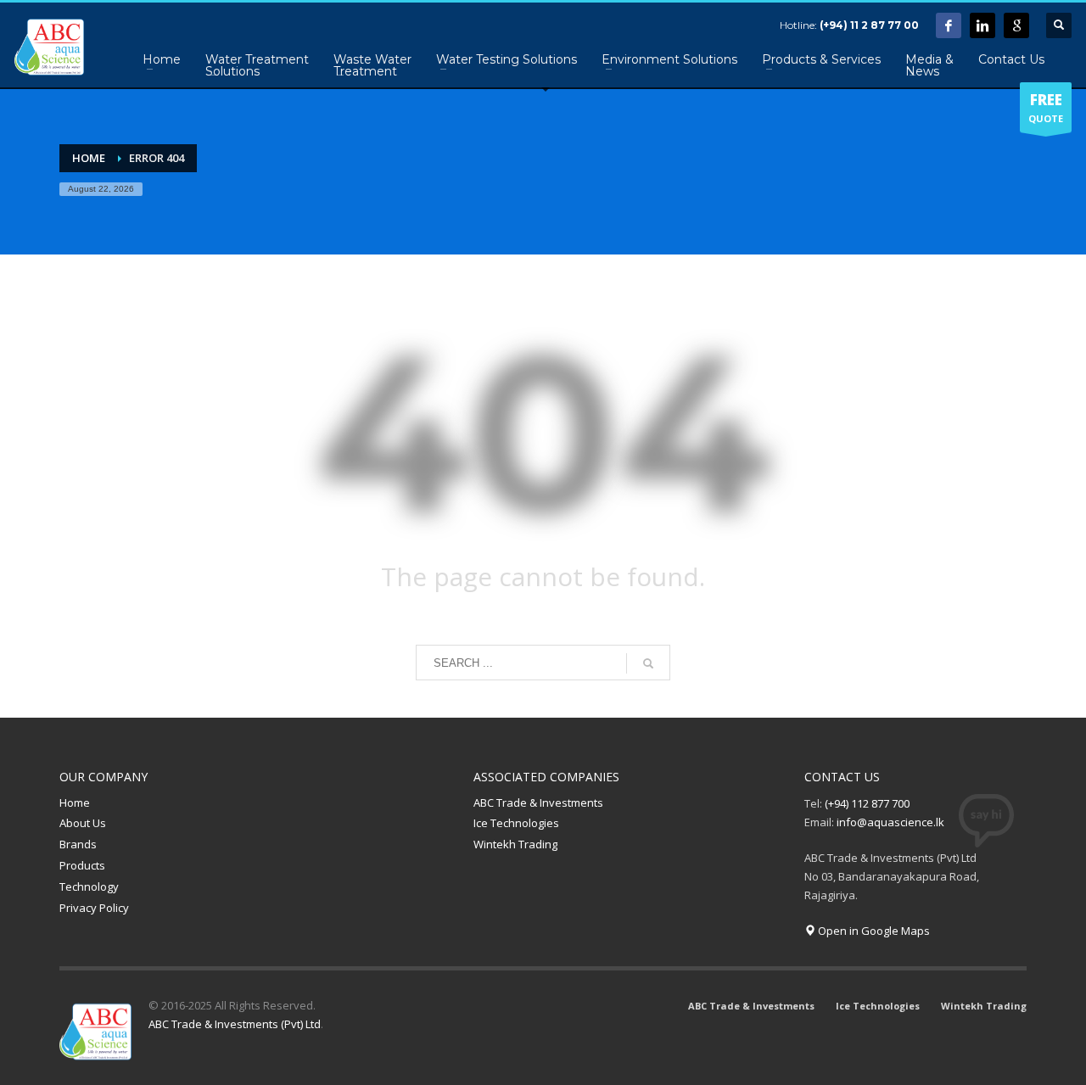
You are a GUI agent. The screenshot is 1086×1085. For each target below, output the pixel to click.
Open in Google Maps (872, 930)
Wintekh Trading (515, 844)
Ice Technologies (516, 823)
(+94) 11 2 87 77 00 (869, 25)
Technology (89, 886)
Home (74, 802)
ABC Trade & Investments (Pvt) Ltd (234, 1024)
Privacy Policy (94, 907)
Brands (78, 844)
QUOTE (1045, 107)
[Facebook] (948, 25)
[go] (648, 663)
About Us (82, 823)
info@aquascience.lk (890, 822)
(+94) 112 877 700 (867, 803)
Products (82, 865)
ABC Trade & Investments (538, 802)
